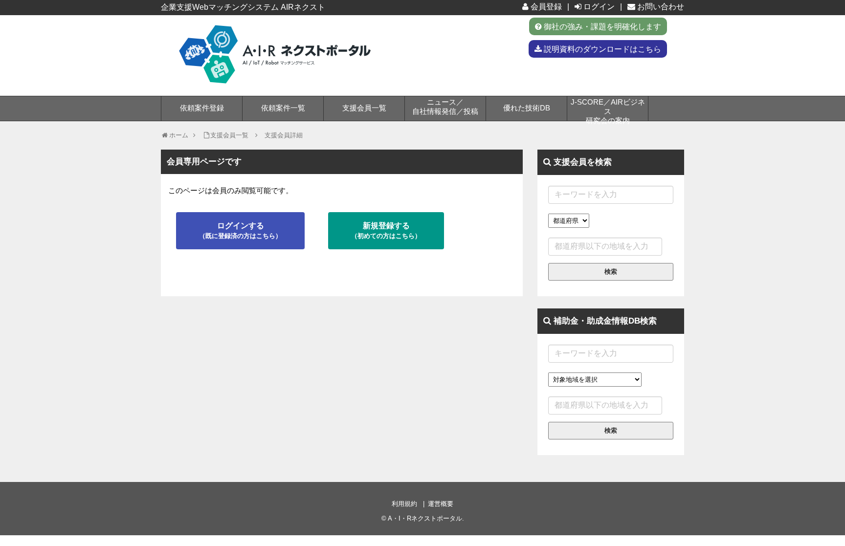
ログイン (598, 6)
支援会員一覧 (364, 108)
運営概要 (440, 503)
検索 (610, 271)
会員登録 (545, 6)
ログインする (240, 230)
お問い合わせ (659, 6)
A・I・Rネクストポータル (425, 518)
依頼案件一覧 (283, 108)
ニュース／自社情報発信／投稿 (445, 106)
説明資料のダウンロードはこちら (601, 49)
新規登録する (386, 230)
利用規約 (404, 503)
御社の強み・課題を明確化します (601, 26)
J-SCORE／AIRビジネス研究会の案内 (608, 109)
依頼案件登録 (202, 108)
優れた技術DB (526, 108)
